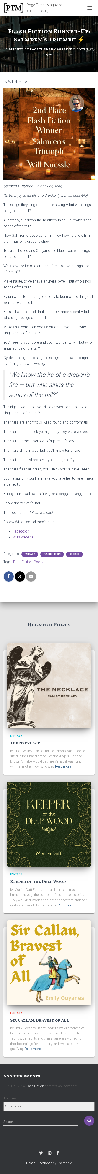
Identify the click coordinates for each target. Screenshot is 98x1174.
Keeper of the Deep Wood (38, 882)
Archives (10, 1098)
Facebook (21, 531)
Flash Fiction (52, 554)
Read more (63, 766)
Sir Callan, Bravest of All (39, 1020)
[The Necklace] (49, 685)
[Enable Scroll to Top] (89, 1165)
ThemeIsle (64, 1163)
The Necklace (25, 743)
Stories (74, 554)
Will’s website (23, 537)
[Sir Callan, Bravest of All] (49, 962)
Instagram (50, 1153)
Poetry (38, 562)
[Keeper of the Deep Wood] (49, 824)
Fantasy (30, 554)
